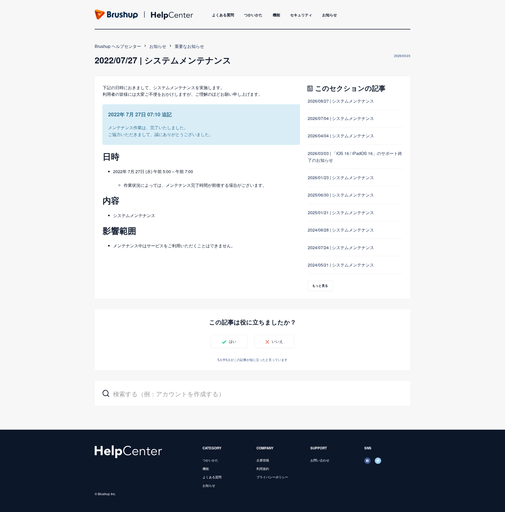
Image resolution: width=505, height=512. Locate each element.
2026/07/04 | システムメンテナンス (341, 118)
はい (232, 341)
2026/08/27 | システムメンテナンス (341, 101)
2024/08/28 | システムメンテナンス (341, 230)
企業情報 (262, 460)
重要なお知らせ (189, 46)
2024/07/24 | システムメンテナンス (341, 247)
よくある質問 (223, 14)
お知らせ (329, 14)
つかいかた (253, 14)
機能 (276, 14)
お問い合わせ (319, 460)
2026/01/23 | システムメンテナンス (341, 177)
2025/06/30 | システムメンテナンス (341, 195)
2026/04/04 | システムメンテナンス (341, 136)
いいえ (277, 341)
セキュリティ (301, 14)
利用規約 (262, 468)
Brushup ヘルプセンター (118, 46)
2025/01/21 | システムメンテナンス (341, 212)
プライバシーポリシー (272, 477)
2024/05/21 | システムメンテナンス (341, 265)
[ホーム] (128, 451)
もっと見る (320, 285)
